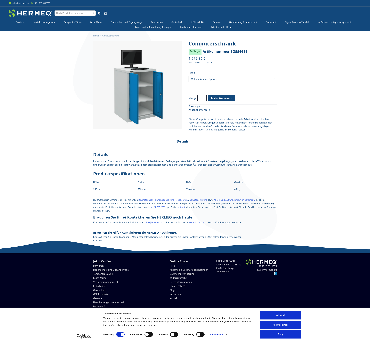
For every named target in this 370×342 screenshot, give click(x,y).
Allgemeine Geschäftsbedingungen (189, 269)
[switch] (149, 334)
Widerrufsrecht (178, 278)
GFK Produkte (197, 22)
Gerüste (217, 22)
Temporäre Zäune (73, 22)
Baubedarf (271, 22)
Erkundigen (195, 106)
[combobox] (75, 13)
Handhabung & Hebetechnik (243, 22)
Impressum (176, 294)
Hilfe (172, 265)
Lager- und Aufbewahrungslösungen (153, 27)
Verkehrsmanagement (45, 22)
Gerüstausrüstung (198, 199)
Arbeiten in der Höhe (221, 27)
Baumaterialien (145, 199)
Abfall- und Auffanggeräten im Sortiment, (234, 199)
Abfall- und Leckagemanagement (334, 22)
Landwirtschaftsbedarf (191, 27)
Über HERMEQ (178, 286)
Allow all (280, 315)
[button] (137, 85)
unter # (181, 207)
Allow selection (280, 325)
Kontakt (97, 240)
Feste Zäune (96, 22)
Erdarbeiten (157, 22)
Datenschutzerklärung (182, 273)
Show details (216, 334)
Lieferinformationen (181, 282)
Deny (280, 334)
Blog (172, 290)
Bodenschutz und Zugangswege (126, 22)
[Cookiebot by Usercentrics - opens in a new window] (84, 336)
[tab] (183, 141)
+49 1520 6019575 (42, 3)
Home (96, 35)
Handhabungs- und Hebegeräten (171, 199)
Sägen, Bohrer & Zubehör (297, 22)
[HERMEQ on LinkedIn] (275, 273)
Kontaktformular (198, 222)
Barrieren (20, 22)
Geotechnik (176, 22)
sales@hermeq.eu (20, 3)
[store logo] (30, 13)
